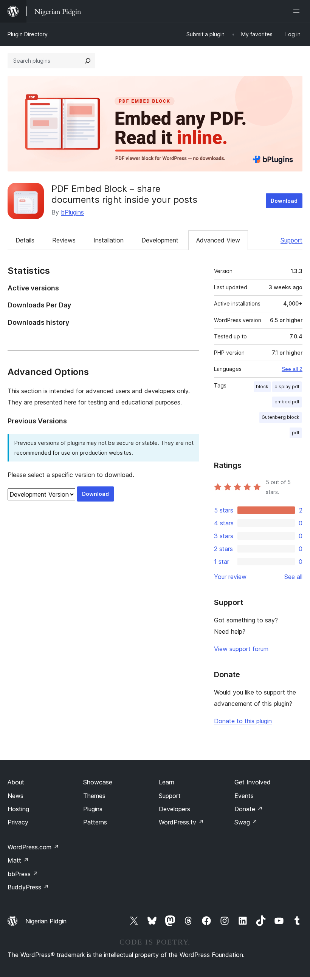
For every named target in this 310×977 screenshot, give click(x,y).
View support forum (241, 649)
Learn (166, 782)
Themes (94, 796)
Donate (248, 809)
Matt (18, 860)
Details (25, 240)
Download (284, 201)
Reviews (64, 240)
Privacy (18, 822)
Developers (174, 809)
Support (291, 240)
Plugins (92, 809)
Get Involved (252, 782)
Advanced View (218, 240)
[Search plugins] (87, 60)
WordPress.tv (181, 822)
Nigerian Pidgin (46, 921)
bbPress (23, 874)
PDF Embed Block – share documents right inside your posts (124, 194)
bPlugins (72, 212)
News (15, 796)
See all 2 (292, 369)
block (262, 386)
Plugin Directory (28, 34)
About (16, 782)
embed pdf (286, 401)
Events (244, 796)
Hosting (18, 809)
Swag (245, 822)
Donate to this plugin (243, 721)
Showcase (97, 782)
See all (293, 576)
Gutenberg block (280, 417)
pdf (295, 432)
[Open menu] (298, 11)
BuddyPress (28, 887)
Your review (230, 576)
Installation (108, 240)
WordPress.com (33, 847)
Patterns (95, 822)
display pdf (286, 386)
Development (159, 240)
